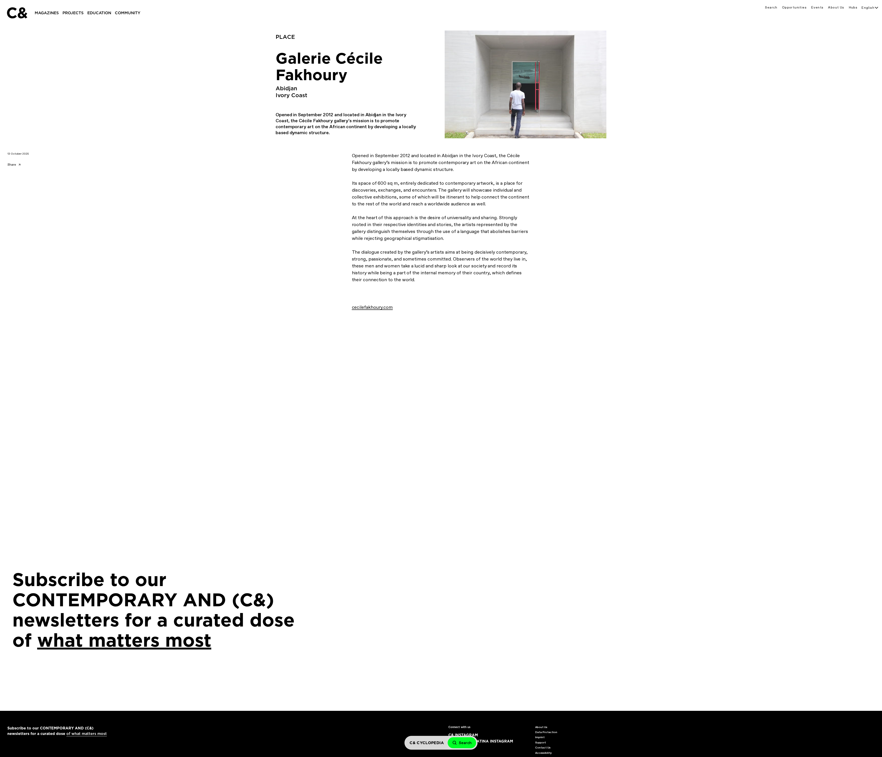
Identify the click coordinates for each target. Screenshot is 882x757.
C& (16, 12)
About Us (836, 7)
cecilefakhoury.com (372, 307)
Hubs (853, 7)
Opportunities (794, 7)
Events (817, 7)
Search (771, 7)
